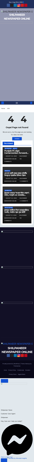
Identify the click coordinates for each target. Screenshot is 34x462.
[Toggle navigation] (17, 103)
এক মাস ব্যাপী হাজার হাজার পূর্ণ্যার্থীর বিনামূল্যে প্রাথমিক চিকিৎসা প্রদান (15, 174)
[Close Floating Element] (4, 381)
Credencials (20, 370)
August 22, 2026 (11, 178)
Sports (15, 148)
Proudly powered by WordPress (11, 363)
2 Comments (24, 201)
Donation (27, 370)
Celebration (8, 190)
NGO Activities (8, 207)
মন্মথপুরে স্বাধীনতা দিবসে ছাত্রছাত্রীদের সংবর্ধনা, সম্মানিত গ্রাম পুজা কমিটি (16, 211)
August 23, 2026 (11, 156)
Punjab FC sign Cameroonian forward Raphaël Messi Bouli (15, 153)
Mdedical (7, 170)
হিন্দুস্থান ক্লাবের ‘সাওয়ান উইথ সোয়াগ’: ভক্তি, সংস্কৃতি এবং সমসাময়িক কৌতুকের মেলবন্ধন (16, 195)
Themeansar (16, 366)
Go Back (17, 138)
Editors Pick (8, 148)
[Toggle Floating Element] (4, 460)
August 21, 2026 (11, 215)
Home (3, 108)
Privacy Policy (12, 370)
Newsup (27, 363)
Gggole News (21, 374)
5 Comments (24, 181)
